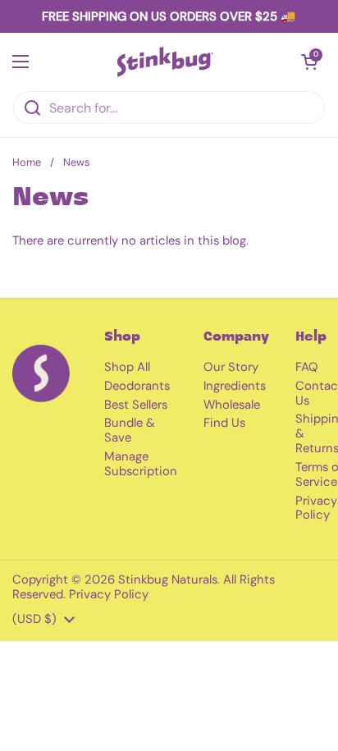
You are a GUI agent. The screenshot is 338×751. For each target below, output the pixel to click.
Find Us (224, 422)
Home (26, 162)
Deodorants (137, 386)
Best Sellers (135, 404)
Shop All (127, 367)
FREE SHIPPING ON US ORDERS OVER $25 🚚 (169, 16)
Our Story (230, 367)
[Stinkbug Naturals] (165, 61)
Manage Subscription (140, 463)
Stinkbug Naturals (167, 579)
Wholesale (231, 404)
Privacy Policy (316, 508)
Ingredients (234, 386)
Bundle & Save (129, 430)
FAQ (306, 367)
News (76, 162)
